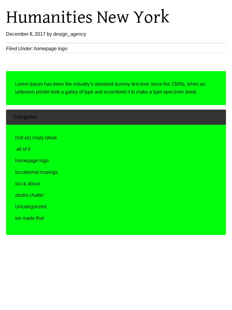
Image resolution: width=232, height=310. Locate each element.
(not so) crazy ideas (36, 137)
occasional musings (36, 172)
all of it (22, 149)
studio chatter (29, 195)
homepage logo (50, 48)
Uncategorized (31, 206)
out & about (27, 183)
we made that (29, 218)
